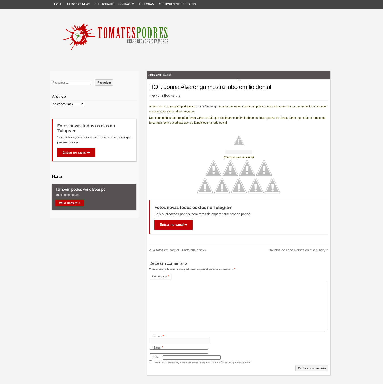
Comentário (160, 276)
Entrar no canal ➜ (173, 224)
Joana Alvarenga (206, 106)
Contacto (126, 4)
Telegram (146, 4)
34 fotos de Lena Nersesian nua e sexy (298, 250)
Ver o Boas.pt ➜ (70, 203)
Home (58, 4)
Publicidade (104, 4)
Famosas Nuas (78, 4)
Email (158, 347)
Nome (158, 336)
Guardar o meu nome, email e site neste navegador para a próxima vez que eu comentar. (203, 362)
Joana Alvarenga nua (159, 75)
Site (156, 357)
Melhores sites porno (177, 4)
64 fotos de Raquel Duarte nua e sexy (177, 250)
